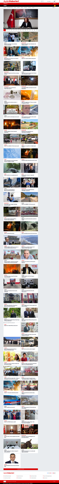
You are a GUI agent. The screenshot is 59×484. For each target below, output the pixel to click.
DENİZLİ (18, 7)
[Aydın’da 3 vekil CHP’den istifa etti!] (12, 322)
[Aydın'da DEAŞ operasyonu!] (12, 400)
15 (36, 30)
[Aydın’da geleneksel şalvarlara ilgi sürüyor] (29, 386)
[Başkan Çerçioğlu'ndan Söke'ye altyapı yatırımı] (12, 66)
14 (34, 30)
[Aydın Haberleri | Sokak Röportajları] (11, 1)
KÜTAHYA (25, 7)
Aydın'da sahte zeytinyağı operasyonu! (11, 116)
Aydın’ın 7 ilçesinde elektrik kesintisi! (11, 392)
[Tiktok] (54, 473)
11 (27, 30)
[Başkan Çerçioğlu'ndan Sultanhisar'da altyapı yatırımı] (29, 37)
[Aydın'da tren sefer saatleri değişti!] (29, 342)
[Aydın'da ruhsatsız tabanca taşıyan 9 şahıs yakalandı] (12, 444)
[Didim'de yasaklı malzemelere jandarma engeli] (29, 212)
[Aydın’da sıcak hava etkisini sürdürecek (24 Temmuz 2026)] (12, 356)
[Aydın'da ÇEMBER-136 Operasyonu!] (29, 197)
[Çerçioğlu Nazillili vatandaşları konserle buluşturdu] (29, 80)
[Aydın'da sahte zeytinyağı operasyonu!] (12, 110)
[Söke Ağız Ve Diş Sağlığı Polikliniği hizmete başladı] (12, 197)
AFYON (5, 7)
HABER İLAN (5, 3)
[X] (49, 473)
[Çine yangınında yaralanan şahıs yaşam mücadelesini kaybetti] (29, 110)
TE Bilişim (54, 481)
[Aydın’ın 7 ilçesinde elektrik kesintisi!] (12, 386)
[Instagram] (52, 473)
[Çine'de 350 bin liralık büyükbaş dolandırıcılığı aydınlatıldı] (12, 212)
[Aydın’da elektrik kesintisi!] (12, 226)
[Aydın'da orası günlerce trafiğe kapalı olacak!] (29, 139)
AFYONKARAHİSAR (10, 7)
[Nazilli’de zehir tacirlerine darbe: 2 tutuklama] (12, 95)
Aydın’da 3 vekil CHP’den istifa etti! (10, 325)
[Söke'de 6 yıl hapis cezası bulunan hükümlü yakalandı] (12, 37)
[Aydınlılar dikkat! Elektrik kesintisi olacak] (29, 153)
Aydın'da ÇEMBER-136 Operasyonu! (28, 204)
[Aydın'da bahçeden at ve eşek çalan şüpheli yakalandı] (29, 444)
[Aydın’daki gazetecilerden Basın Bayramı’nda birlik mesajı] (12, 342)
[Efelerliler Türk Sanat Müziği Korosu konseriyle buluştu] (29, 429)
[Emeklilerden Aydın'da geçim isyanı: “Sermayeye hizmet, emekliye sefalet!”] (29, 371)
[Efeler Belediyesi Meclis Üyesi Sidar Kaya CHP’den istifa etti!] (12, 313)
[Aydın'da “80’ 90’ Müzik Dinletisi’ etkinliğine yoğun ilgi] (29, 183)
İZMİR (22, 7)
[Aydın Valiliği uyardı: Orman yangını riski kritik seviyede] (29, 298)
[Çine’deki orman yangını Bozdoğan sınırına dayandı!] (12, 269)
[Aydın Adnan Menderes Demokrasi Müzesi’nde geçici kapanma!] (12, 298)
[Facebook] (47, 473)
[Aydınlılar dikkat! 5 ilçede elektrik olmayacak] (12, 124)
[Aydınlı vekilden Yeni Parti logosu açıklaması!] (29, 269)
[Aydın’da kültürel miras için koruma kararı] (29, 226)
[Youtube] (53, 473)
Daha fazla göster (20, 469)
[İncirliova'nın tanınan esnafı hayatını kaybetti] (29, 254)
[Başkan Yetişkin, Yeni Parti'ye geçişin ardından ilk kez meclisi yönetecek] (12, 254)
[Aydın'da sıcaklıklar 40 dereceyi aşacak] (12, 139)
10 (25, 30)
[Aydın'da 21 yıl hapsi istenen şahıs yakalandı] (12, 284)
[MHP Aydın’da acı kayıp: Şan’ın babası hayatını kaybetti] (12, 51)
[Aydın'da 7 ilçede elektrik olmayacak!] (29, 51)
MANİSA (29, 7)
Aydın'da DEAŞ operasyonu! (9, 407)
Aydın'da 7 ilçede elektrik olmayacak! (29, 58)
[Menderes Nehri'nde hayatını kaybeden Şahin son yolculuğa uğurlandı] (29, 356)
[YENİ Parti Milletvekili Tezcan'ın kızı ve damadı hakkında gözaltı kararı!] (12, 240)
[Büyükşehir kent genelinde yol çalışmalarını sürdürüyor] (29, 124)
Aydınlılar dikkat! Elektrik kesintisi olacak (29, 160)
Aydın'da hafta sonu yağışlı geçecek (11, 175)
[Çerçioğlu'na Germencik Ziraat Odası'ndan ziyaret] (12, 80)
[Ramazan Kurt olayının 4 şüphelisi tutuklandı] (29, 168)
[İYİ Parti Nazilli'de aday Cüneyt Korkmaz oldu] (12, 458)
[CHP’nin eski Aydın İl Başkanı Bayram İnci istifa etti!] (29, 313)
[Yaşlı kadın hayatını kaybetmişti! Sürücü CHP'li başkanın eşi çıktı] (29, 66)
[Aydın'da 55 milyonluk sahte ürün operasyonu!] (29, 284)
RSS (5, 481)
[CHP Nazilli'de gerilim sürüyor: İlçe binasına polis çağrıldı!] (29, 415)
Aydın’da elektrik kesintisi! (9, 233)
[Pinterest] (50, 473)
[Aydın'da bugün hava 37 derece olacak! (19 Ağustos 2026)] (29, 95)
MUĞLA (33, 7)
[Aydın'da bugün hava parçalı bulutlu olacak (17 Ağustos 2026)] (12, 153)
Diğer (53, 7)
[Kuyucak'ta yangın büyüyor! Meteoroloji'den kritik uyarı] (12, 183)
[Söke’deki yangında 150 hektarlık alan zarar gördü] (29, 400)
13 (32, 30)
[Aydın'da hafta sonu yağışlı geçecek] (12, 168)
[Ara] (53, 4)
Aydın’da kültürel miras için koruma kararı (29, 233)
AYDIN (15, 7)
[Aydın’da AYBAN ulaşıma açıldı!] (12, 415)
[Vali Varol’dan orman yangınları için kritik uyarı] (12, 429)
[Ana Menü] (55, 4)
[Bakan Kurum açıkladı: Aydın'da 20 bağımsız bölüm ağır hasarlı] (29, 240)
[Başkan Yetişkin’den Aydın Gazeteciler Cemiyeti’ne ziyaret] (29, 327)
